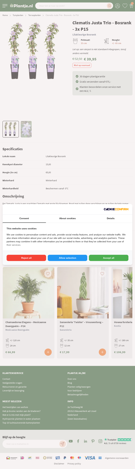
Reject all (26, 258)
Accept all (108, 258)
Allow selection (67, 258)
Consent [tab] (24, 218)
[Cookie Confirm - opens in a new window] (116, 209)
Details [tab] (111, 218)
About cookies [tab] (67, 218)
